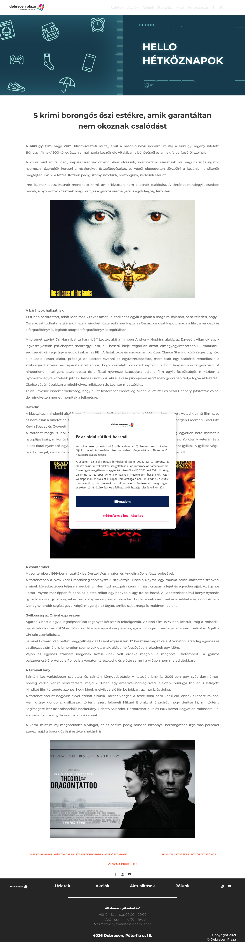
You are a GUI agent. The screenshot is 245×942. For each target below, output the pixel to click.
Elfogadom (122, 501)
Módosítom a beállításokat (122, 516)
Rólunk (148, 7)
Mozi (180, 7)
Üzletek (117, 7)
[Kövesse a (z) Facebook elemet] (115, 874)
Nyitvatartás (198, 7)
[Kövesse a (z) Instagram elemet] (122, 874)
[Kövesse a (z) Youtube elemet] (130, 874)
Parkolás (165, 7)
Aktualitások (142, 885)
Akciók (132, 7)
